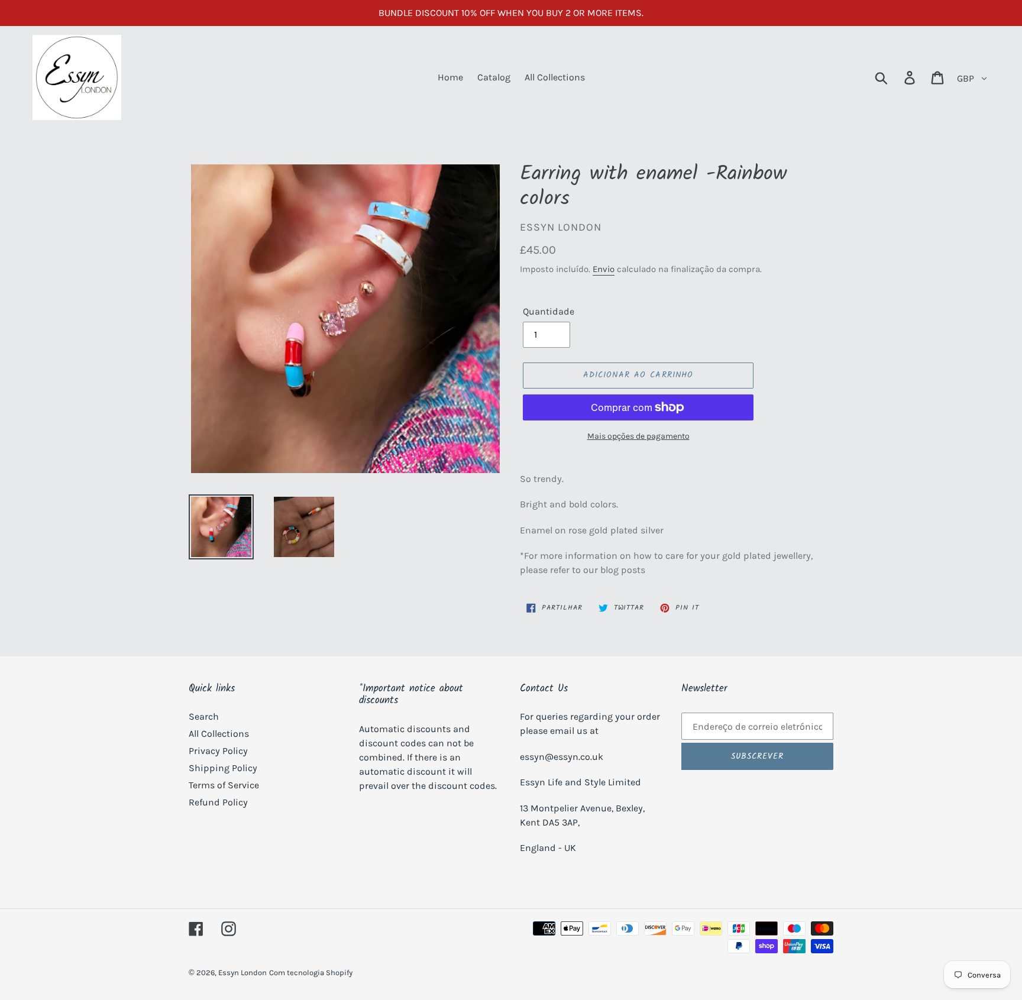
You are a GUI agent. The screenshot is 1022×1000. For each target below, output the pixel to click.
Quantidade (548, 311)
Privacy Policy (218, 750)
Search (204, 716)
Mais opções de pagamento (638, 436)
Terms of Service (224, 785)
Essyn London (242, 972)
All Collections (219, 733)
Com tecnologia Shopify (310, 972)
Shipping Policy (223, 768)
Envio (604, 269)
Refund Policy (218, 802)
